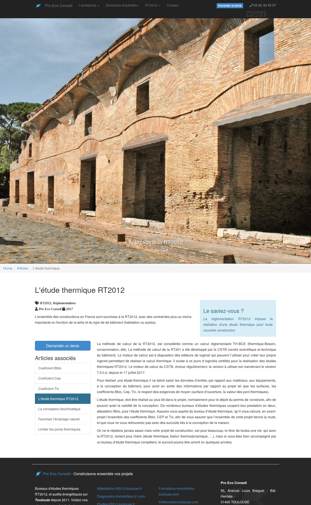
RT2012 (151, 5)
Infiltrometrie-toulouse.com (178, 501)
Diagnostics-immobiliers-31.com (121, 496)
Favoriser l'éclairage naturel (59, 419)
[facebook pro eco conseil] (263, 15)
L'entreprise (88, 5)
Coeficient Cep (49, 378)
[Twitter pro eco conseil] (249, 15)
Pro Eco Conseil (58, 5)
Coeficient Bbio (49, 368)
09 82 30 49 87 (264, 5)
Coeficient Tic (48, 388)
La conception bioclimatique (59, 408)
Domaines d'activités (121, 5)
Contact (172, 5)
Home (7, 268)
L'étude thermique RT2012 (58, 398)
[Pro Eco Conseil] (38, 5)
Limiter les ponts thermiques (59, 429)
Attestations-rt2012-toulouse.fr (119, 488)
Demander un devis (62, 345)
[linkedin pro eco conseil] (256, 15)
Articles (22, 268)
